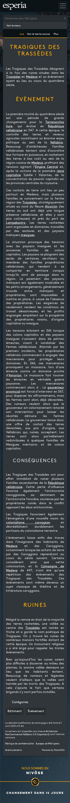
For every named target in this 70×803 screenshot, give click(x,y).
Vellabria (56, 142)
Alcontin (51, 206)
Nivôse (35, 772)
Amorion (15, 375)
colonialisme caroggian (28, 522)
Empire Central (46, 167)
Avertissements (13, 750)
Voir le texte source (38, 33)
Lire (22, 33)
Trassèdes (13, 76)
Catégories (20, 702)
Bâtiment (15, 711)
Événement (36, 711)
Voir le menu (14, 25)
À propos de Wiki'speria (47, 744)
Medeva (32, 76)
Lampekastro (15, 222)
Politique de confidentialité (19, 744)
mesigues (27, 235)
